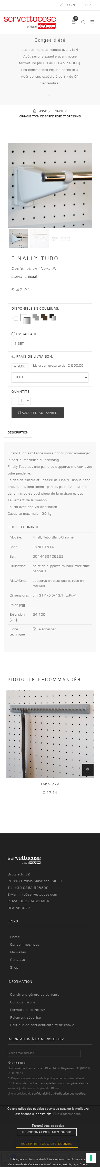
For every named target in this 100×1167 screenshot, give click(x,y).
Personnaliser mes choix (46, 1132)
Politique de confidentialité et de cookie (42, 1025)
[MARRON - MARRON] (44, 317)
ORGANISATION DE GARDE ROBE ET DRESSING (50, 116)
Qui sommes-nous (24, 944)
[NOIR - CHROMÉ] (52, 317)
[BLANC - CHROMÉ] (25, 319)
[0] (74, 22)
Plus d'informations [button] (67, 1114)
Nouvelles (18, 952)
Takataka (50, 784)
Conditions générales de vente (34, 994)
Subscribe (18, 1063)
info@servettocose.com (38, 894)
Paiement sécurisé (25, 1017)
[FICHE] (88, 770)
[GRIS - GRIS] (35, 317)
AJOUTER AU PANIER (39, 412)
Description (18, 432)
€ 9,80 (20, 366)
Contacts (17, 960)
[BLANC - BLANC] (15, 317)
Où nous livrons (23, 1002)
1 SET (19, 343)
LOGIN (70, 5)
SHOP (59, 111)
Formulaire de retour (27, 1010)
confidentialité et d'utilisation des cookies (58, 1093)
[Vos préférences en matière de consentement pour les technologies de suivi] (91, 1158)
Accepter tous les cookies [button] (47, 1143)
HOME (43, 111)
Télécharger (46, 629)
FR (86, 5)
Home (15, 937)
